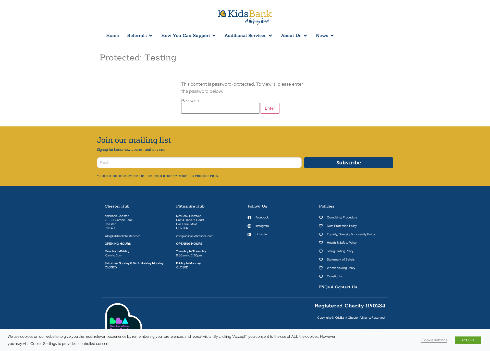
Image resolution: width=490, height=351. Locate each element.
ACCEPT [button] (468, 340)
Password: (191, 100)
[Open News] (332, 36)
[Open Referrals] (150, 36)
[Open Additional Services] (270, 36)
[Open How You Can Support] (213, 36)
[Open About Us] (305, 36)
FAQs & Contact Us (338, 287)
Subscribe (348, 162)
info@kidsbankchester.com (122, 236)
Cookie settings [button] (434, 339)
